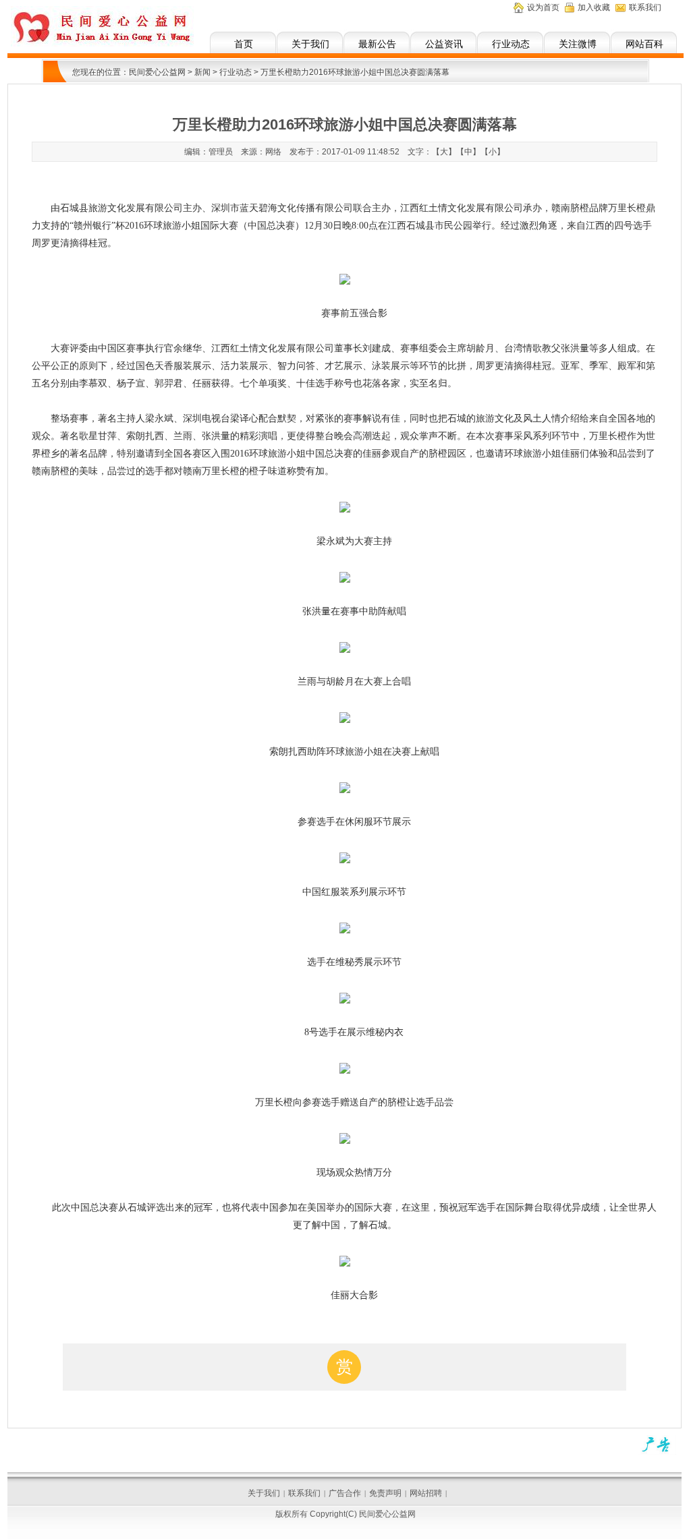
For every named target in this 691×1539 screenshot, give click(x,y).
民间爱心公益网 (157, 72)
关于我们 (310, 43)
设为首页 (543, 7)
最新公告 (377, 43)
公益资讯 (444, 43)
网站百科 (644, 43)
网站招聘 (426, 1493)
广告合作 (345, 1493)
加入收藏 (594, 7)
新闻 (202, 72)
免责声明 (385, 1493)
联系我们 (645, 7)
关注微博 (578, 43)
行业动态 (511, 43)
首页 (243, 43)
